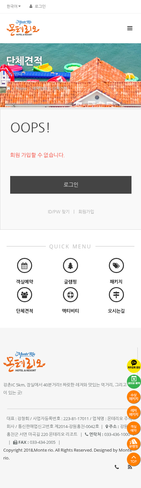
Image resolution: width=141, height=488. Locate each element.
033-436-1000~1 (116, 467)
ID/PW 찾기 (59, 211)
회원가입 (86, 211)
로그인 (40, 6)
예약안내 (39, 88)
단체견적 (59, 88)
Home (21, 88)
